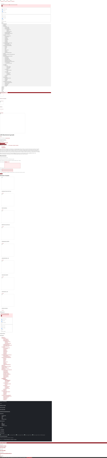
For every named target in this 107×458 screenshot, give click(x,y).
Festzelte (4, 349)
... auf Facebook (2, 429)
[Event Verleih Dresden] (7, 1)
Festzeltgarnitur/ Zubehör (6, 356)
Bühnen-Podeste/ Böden (6, 391)
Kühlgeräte (5, 363)
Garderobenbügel (5, 372)
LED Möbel (14, 145)
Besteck (4, 358)
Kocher (4, 362)
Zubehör (4, 377)
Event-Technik (5, 371)
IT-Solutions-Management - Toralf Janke (8, 439)
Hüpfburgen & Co (7, 341)
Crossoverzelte (5, 348)
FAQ (2, 417)
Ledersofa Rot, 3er (5, 291)
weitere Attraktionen (8, 343)
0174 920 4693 (2, 409)
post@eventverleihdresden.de (5, 411)
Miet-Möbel (17, 145)
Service (3, 416)
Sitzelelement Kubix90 (5, 241)
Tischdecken (5, 398)
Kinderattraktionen (6, 340)
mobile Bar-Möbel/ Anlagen (7, 364)
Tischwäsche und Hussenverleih (6, 395)
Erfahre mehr (30, 457)
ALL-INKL (15, 439)
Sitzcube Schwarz (5, 308)
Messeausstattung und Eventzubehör (7, 369)
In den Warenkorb (2, 143)
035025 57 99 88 (3, 405)
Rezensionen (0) (4, 147)
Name (1, 169)
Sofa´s (6, 384)
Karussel (6, 342)
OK (27, 457)
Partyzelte (5, 352)
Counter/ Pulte (5, 370)
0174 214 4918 (2, 407)
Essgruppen (7, 387)
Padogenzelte (5, 351)
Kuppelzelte (5, 350)
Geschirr (4, 359)
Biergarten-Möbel (5, 355)
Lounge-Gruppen (7, 388)
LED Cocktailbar (10, 145)
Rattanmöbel (5, 385)
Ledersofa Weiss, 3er (5, 258)
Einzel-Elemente (7, 386)
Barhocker (3, 337)
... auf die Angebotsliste (3, 144)
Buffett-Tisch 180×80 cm (6, 224)
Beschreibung (3, 146)
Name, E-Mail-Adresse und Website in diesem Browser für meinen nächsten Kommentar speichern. (13, 172)
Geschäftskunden (4, 415)
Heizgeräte (5, 392)
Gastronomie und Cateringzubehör (6, 357)
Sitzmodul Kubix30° (5, 274)
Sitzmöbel (5, 393)
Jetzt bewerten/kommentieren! (3, 436)
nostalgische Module (6, 344)
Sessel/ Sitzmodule (8, 383)
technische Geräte (6, 376)
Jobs (2, 418)
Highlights (3, 365)
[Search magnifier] (2, 5)
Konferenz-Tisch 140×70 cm (6, 191)
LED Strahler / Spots (6, 373)
